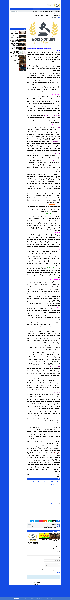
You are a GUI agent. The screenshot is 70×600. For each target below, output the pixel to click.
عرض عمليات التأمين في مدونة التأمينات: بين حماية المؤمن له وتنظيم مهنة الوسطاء (45, 481)
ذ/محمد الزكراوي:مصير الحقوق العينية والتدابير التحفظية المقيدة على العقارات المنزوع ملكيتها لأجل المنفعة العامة (14, 49)
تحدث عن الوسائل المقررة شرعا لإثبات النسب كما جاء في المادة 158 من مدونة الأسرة (15, 33)
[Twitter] (28, 524)
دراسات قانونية (52, 9)
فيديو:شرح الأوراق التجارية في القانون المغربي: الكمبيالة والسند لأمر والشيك (14, 52)
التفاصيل (19, 598)
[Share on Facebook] (58, 521)
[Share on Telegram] (36, 521)
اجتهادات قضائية (45, 9)
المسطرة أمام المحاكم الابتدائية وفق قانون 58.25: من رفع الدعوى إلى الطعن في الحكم (54, 540)
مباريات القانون (29, 9)
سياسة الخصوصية (45, 1)
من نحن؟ (56, 1)
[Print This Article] (32, 521)
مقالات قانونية (23, 9)
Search (11, 9)
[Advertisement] (28, 5)
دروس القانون (37, 9)
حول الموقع (16, 9)
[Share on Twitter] (54, 521)
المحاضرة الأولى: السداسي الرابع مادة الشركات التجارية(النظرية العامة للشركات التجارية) (33, 543)
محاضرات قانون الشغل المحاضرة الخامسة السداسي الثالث (50, 484)
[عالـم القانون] (53, 5)
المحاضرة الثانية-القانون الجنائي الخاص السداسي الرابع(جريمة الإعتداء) (48, 483)
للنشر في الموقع (51, 1)
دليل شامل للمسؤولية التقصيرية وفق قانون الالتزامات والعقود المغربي (15, 36)
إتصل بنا (41, 1)
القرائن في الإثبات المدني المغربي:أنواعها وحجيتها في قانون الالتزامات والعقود (14, 40)
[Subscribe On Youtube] (17, 11)
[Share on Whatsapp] (49, 521)
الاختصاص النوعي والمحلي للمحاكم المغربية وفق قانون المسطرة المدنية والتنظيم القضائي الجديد (15, 61)
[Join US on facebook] (10, 11)
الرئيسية (59, 1)
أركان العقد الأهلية (44, 539)
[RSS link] (15, 11)
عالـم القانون (58, 17)
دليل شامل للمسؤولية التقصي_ (51, 11)
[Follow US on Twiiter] (14, 11)
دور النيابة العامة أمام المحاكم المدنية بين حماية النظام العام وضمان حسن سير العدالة (14, 69)
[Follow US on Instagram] (12, 11)
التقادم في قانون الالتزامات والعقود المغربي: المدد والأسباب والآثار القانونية (15, 44)
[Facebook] (29, 524)
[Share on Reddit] (45, 521)
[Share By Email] (41, 521)
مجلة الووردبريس (34, 584)
